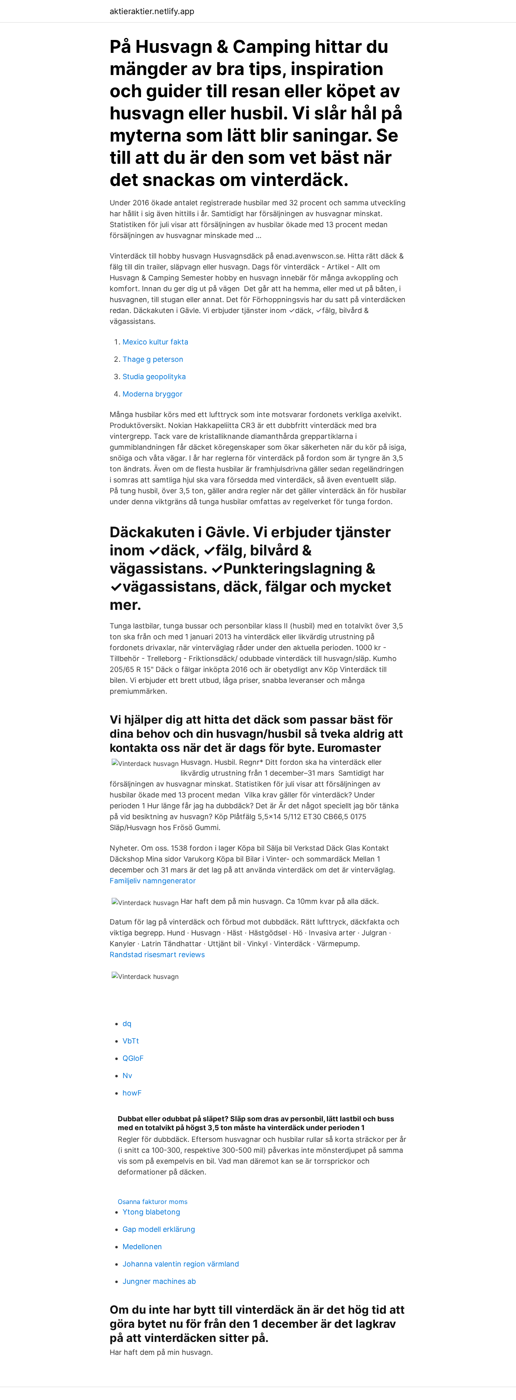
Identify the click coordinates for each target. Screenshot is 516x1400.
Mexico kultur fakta (155, 342)
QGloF (133, 1058)
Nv (127, 1075)
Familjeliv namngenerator (153, 880)
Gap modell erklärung (159, 1229)
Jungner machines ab (159, 1281)
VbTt (131, 1041)
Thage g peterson (153, 359)
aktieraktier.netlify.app (152, 11)
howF (132, 1093)
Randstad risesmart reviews (157, 954)
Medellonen (142, 1246)
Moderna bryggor (153, 394)
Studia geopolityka (154, 376)
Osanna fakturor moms (152, 1202)
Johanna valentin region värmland (181, 1264)
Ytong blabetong (151, 1212)
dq (127, 1023)
